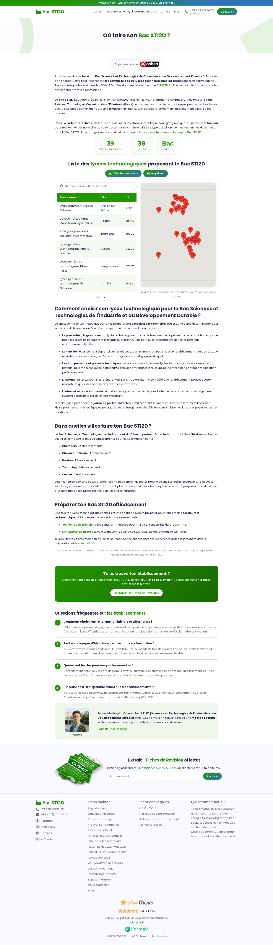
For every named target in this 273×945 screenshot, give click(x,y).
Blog (91, 890)
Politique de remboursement (159, 819)
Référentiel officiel (100, 830)
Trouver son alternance (103, 824)
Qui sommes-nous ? (102, 868)
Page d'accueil (97, 808)
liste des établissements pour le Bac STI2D (171, 132)
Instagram (48, 827)
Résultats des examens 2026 (107, 846)
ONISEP (163, 85)
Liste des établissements (104, 841)
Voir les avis (136, 922)
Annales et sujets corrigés (105, 835)
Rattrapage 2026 (99, 857)
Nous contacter (98, 885)
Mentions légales (150, 824)
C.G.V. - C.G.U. (148, 808)
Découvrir (227, 11)
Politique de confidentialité (157, 813)
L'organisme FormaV (102, 874)
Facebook (47, 820)
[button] (190, 230)
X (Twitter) (48, 839)
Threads (46, 833)
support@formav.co (54, 814)
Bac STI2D (88, 543)
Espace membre (99, 879)
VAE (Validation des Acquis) (106, 863)
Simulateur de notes (101, 813)
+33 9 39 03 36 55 (51, 809)
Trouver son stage (100, 819)
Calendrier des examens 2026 (107, 852)
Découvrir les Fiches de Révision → (136, 593)
